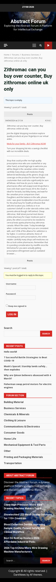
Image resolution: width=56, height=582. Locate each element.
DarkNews (20, 574)
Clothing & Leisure (15, 420)
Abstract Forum (28, 21)
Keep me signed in (17, 306)
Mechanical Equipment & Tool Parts (25, 444)
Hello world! (10, 351)
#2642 (48, 120)
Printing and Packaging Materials (23, 457)
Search (8, 328)
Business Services (15, 408)
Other (7, 450)
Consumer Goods (14, 432)
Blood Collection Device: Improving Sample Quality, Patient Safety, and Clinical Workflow (24, 528)
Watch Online (48, 45)
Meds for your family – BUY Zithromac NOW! (26, 143)
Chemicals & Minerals (16, 414)
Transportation (13, 463)
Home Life (10, 438)
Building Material (13, 402)
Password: (11, 294)
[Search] (41, 45)
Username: (11, 284)
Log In (12, 314)
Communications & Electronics (22, 426)
